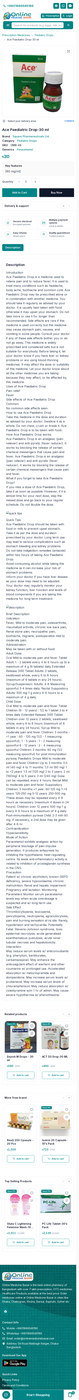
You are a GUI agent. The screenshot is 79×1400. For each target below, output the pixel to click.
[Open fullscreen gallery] (68, 51)
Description (12, 247)
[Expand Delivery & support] (63, 205)
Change (69, 121)
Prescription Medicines (16, 35)
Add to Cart (19, 192)
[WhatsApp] (63, 6)
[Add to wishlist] (31, 1026)
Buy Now (56, 192)
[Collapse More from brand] (69, 1097)
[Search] (68, 25)
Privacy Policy (10, 1379)
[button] (38, 81)
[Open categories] (8, 25)
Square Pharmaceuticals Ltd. (31, 136)
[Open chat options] (6, 1395)
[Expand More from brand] (63, 1097)
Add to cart (23, 1075)
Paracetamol (25, 149)
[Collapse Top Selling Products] (69, 1181)
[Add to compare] (31, 1033)
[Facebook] (56, 6)
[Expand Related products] (63, 1014)
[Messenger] (70, 6)
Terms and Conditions (15, 1385)
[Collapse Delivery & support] (69, 205)
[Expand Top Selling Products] (63, 1181)
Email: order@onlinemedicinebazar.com (30, 1338)
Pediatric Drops (44, 35)
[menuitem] (6, 1387)
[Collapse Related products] (69, 1014)
